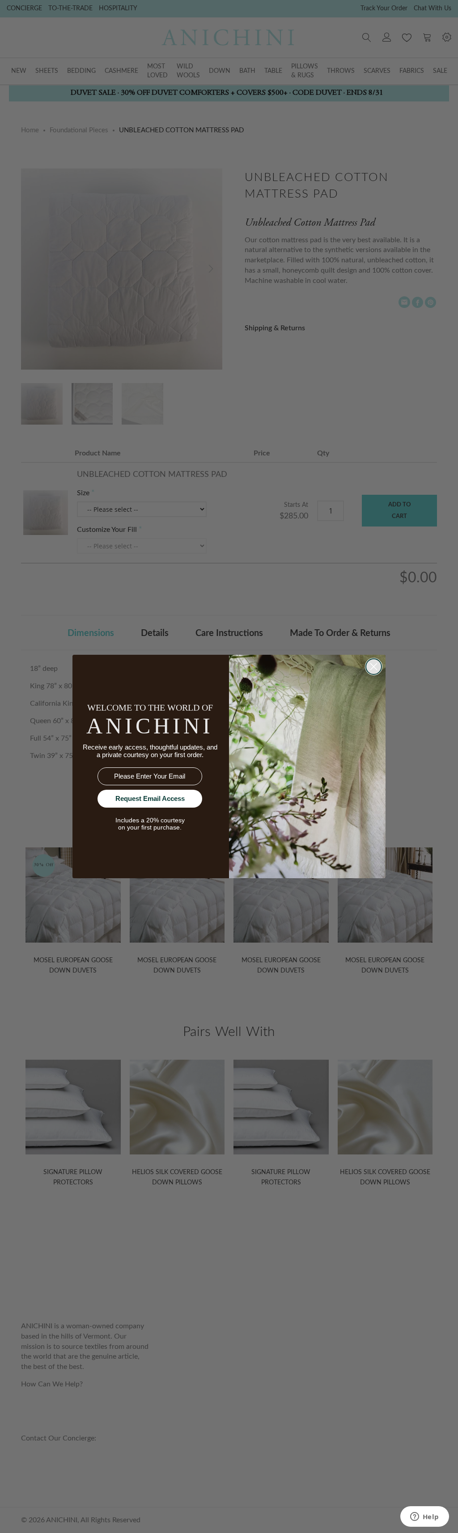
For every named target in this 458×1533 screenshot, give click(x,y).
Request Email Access (150, 798)
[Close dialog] (373, 666)
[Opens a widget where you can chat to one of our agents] (424, 1517)
